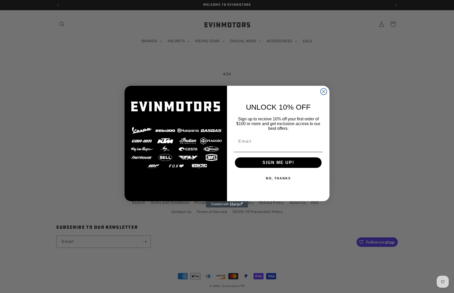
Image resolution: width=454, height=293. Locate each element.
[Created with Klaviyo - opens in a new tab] (227, 204)
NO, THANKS (278, 178)
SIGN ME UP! (278, 162)
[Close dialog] (324, 91)
